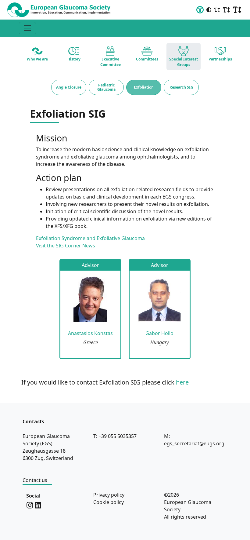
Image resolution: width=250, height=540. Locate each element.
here (182, 382)
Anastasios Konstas (90, 333)
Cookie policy (108, 502)
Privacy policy (108, 494)
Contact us (35, 480)
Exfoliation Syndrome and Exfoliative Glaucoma (90, 238)
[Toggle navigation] (27, 28)
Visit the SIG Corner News (65, 245)
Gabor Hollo (159, 333)
